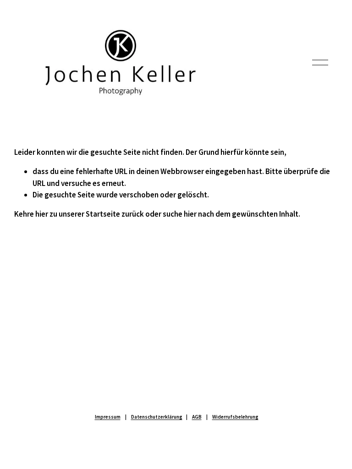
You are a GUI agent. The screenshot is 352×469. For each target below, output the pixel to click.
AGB (197, 417)
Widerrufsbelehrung (235, 417)
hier (41, 214)
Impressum (108, 417)
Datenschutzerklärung (156, 417)
